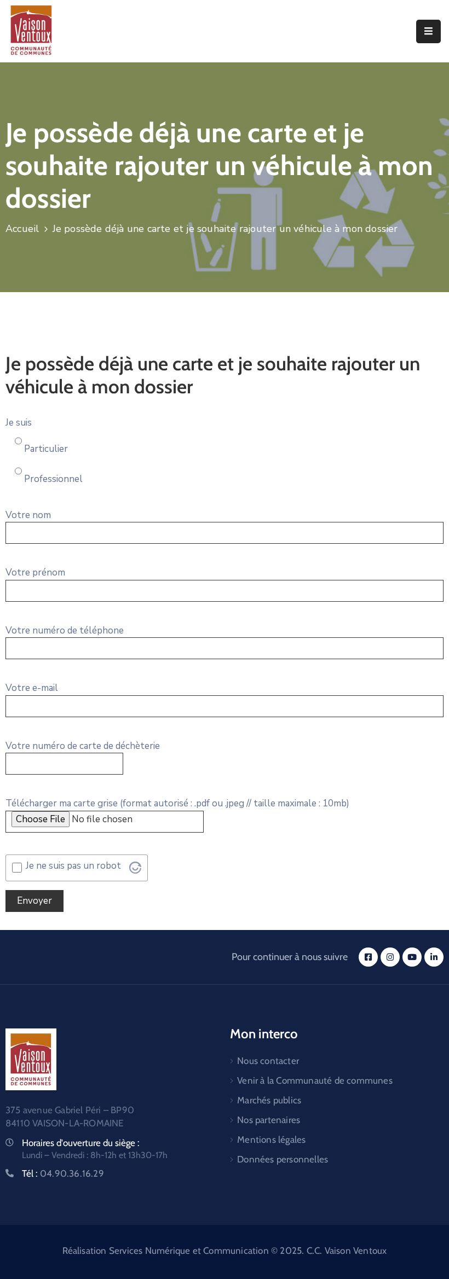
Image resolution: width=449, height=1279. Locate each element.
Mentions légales (271, 1139)
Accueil (22, 228)
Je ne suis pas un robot (73, 865)
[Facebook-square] (368, 957)
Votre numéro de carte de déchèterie (82, 746)
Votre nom (28, 515)
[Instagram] (390, 957)
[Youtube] (412, 957)
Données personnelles (282, 1159)
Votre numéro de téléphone (64, 630)
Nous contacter (268, 1060)
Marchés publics (269, 1100)
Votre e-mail (31, 688)
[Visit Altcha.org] (135, 868)
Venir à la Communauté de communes (315, 1080)
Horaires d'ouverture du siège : (81, 1142)
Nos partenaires (268, 1119)
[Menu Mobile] (428, 31)
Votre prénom (35, 572)
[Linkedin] (434, 957)
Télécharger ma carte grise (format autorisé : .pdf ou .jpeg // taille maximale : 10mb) (177, 803)
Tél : (63, 1173)
